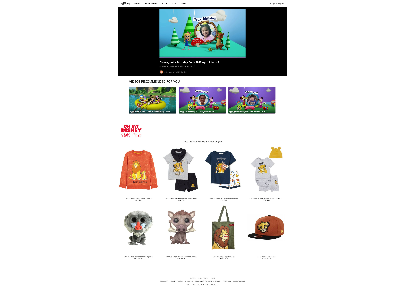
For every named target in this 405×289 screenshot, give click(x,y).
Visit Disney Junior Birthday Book (175, 72)
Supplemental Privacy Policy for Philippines (207, 281)
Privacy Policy (227, 281)
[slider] (202, 51)
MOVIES (206, 278)
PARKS (213, 278)
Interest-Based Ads (239, 281)
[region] (202, 33)
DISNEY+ (192, 278)
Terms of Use (189, 281)
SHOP (199, 278)
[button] (279, 3)
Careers (180, 281)
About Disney (164, 281)
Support (173, 281)
